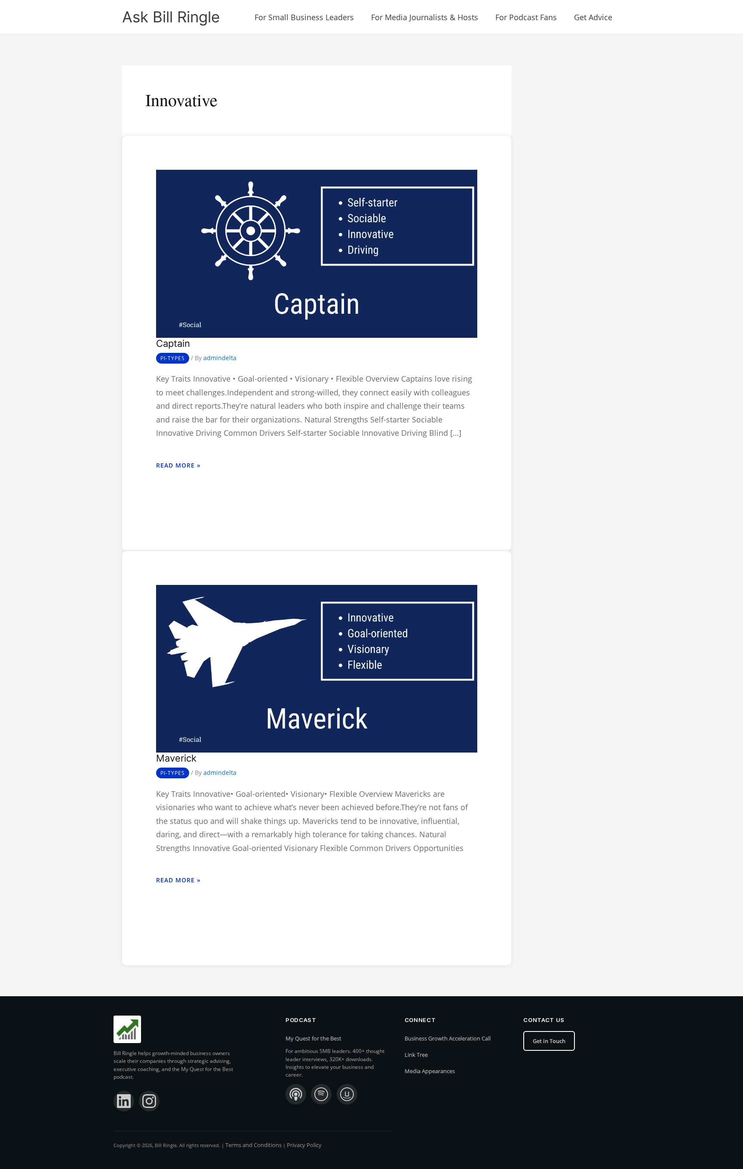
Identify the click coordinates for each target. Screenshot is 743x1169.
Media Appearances (430, 1071)
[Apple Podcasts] (296, 1094)
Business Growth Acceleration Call (448, 1038)
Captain (173, 343)
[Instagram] (149, 1101)
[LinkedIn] (124, 1101)
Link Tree (416, 1055)
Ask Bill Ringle (171, 17)
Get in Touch (549, 1041)
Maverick (176, 758)
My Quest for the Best (313, 1038)
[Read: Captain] (316, 253)
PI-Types (172, 358)
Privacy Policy (304, 1145)
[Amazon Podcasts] (347, 1094)
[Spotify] (321, 1094)
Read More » (178, 465)
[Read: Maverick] (316, 668)
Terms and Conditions (253, 1145)
